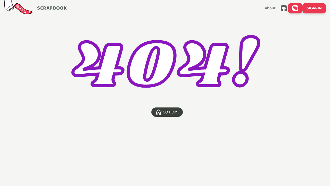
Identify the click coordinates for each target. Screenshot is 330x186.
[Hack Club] (18, 8)
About (270, 8)
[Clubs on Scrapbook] (295, 8)
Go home (171, 112)
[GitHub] (284, 8)
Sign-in (314, 8)
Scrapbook (52, 8)
